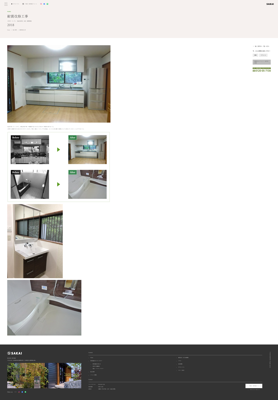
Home (8, 30)
